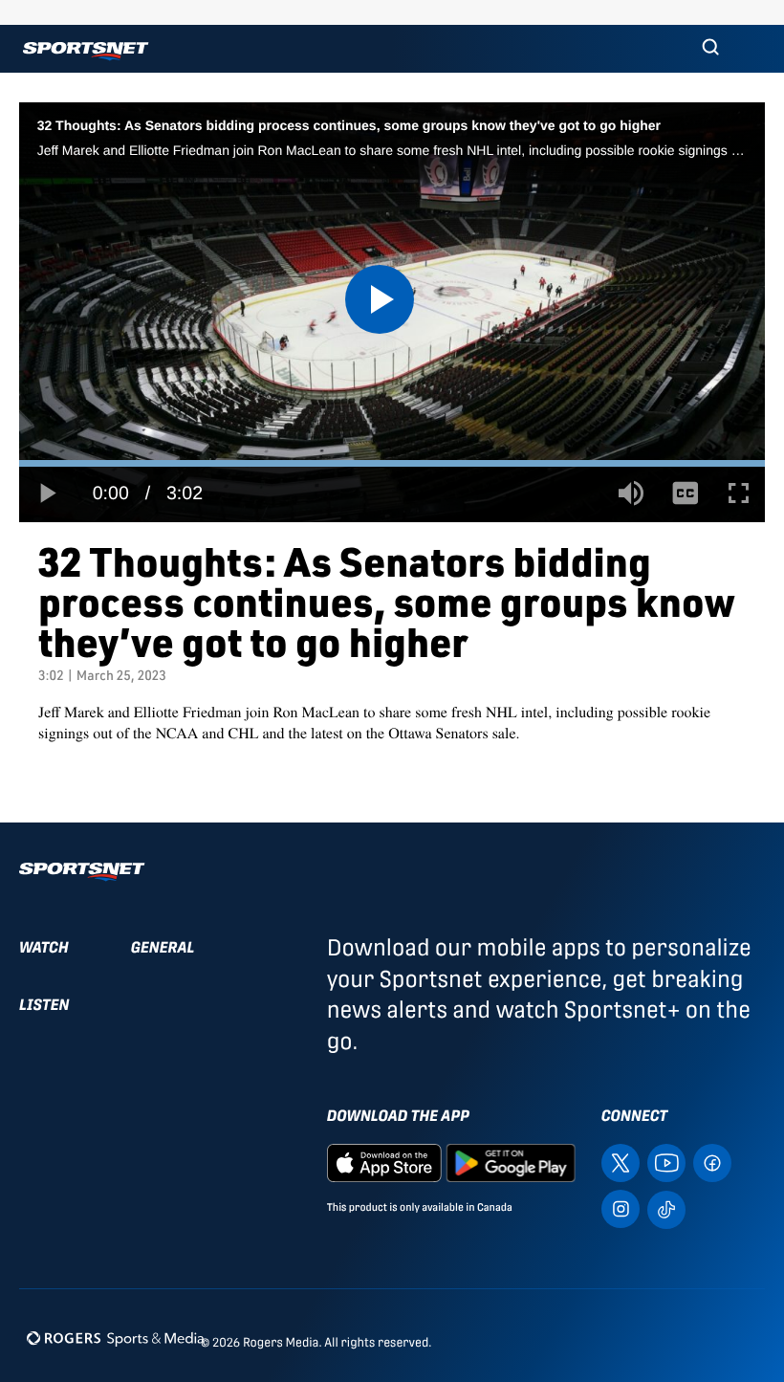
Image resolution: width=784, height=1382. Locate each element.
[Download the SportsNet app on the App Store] (384, 1161)
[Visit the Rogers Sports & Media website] (115, 1338)
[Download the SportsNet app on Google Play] (511, 1161)
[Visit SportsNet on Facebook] (712, 1161)
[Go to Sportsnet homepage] (85, 51)
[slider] (392, 463)
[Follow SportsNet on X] (620, 1161)
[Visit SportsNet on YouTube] (666, 1161)
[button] (710, 48)
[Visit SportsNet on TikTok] (666, 1208)
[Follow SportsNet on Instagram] (620, 1207)
